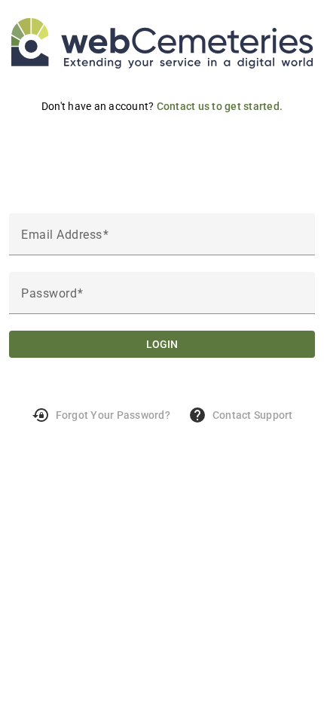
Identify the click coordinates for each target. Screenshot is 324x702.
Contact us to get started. (220, 106)
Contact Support (240, 415)
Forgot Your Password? (101, 415)
